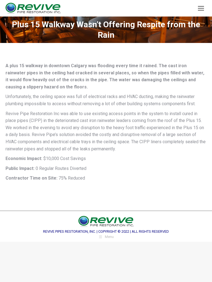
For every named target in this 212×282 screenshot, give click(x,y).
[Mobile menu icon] (200, 8)
